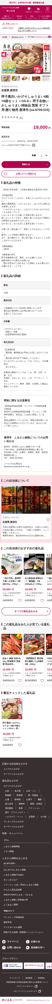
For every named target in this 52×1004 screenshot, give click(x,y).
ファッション (34, 808)
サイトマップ (15, 978)
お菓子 (29, 799)
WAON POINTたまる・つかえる (18, 895)
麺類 (40, 799)
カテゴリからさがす (13, 786)
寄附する (26, 164)
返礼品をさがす (19, 17)
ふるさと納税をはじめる (45, 17)
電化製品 (9, 808)
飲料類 (18, 799)
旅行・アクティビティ (15, 812)
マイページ (13, 941)
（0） (21, 117)
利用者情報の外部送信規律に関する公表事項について (27, 982)
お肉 (7, 791)
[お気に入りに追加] (48, 519)
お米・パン (31, 791)
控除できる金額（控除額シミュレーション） (24, 932)
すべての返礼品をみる (26, 611)
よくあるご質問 (11, 905)
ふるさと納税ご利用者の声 (16, 900)
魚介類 (18, 791)
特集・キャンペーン (32, 17)
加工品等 (9, 804)
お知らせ (35, 941)
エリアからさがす (12, 769)
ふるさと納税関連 (12, 846)
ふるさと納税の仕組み (14, 875)
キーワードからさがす (14, 774)
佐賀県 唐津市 (9, 90)
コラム (6, 840)
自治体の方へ (38, 947)
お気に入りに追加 (48, 519)
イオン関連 (9, 851)
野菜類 (20, 795)
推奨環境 (28, 978)
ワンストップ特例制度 (14, 917)
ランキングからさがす (14, 821)
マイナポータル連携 (13, 927)
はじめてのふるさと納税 (15, 870)
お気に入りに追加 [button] (20, 600)
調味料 (22, 804)
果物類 (8, 795)
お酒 (7, 799)
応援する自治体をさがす (6, 17)
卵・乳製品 (33, 795)
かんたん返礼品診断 (13, 889)
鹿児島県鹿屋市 (31, 680)
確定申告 (8, 922)
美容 (21, 808)
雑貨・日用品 (36, 804)
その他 (43, 816)
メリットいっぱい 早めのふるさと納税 (21, 885)
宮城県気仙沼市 (9, 680)
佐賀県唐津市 (8, 600)
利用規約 (41, 978)
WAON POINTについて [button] (33, 145)
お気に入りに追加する (26, 173)
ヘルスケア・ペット (14, 816)
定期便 (32, 816)
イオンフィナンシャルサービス (25, 991)
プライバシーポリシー (25, 986)
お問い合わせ (14, 947)
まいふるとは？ (11, 879)
